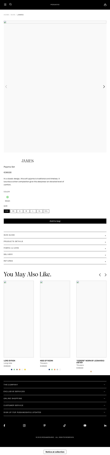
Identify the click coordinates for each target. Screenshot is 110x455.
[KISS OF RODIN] (55, 319)
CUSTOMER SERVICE (13, 405)
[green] (7, 197)
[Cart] (105, 5)
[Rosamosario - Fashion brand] (55, 3)
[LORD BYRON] (19, 319)
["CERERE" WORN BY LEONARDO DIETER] (91, 319)
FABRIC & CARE (11, 248)
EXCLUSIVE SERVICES (14, 391)
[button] (104, 87)
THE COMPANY (11, 384)
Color (7, 191)
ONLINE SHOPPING (13, 398)
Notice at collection (55, 452)
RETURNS (8, 261)
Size (6, 206)
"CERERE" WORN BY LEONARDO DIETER (90, 362)
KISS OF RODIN (46, 361)
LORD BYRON (9, 361)
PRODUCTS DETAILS (13, 241)
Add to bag (55, 221)
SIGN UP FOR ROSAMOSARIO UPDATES (22, 412)
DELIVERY (8, 254)
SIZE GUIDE (9, 235)
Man (13, 15)
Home (6, 15)
